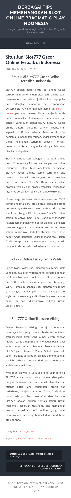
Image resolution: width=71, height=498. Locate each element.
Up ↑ (37, 490)
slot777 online (44, 438)
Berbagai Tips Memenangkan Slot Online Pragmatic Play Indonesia (35, 15)
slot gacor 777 (19, 438)
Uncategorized (26, 431)
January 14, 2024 (16, 69)
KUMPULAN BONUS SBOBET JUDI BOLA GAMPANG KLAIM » (40, 467)
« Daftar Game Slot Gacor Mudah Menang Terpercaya (30, 455)
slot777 (32, 438)
